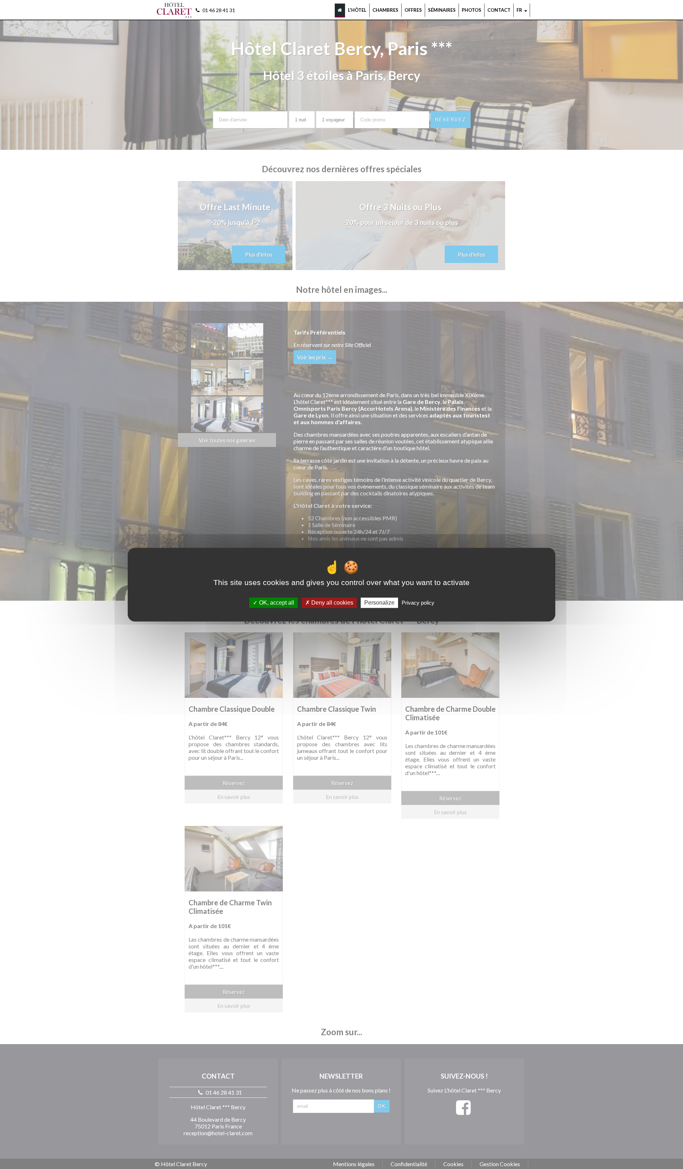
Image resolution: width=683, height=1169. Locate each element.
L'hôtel (357, 10)
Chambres (385, 10)
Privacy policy (418, 603)
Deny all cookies (331, 603)
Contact (498, 10)
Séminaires (442, 10)
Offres (413, 10)
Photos (471, 10)
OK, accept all (276, 603)
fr (520, 10)
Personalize (379, 603)
